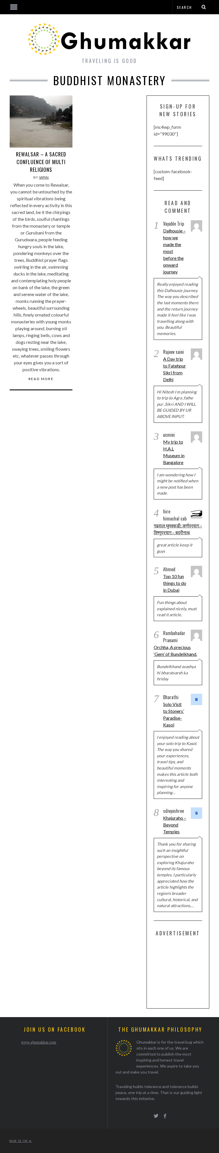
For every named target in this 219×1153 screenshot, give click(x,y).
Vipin (44, 177)
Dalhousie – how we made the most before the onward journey (174, 251)
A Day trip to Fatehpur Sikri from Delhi (174, 369)
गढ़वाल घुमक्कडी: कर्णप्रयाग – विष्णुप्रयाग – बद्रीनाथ (178, 529)
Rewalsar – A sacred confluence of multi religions (41, 161)
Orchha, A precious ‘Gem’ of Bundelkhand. (175, 650)
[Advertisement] (186, 971)
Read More (41, 379)
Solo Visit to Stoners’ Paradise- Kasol (173, 714)
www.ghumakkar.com (38, 1042)
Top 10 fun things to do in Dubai (174, 583)
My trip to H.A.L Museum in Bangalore (173, 452)
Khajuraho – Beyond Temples (174, 824)
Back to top (19, 1140)
